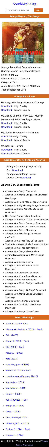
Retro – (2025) (13, 411)
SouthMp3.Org (24, 4)
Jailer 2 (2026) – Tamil (17, 323)
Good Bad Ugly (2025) (17, 417)
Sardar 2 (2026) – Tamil (17, 341)
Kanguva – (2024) (14, 435)
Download (6, 106)
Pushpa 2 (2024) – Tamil (18, 429)
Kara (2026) (12, 358)
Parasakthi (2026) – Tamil (18, 370)
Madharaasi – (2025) (16, 388)
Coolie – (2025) (13, 394)
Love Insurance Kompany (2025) (22, 376)
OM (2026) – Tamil (15, 347)
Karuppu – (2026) (14, 353)
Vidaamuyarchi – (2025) (18, 423)
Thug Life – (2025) (15, 405)
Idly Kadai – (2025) (15, 382)
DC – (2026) (12, 335)
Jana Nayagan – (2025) (17, 364)
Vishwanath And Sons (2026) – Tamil (24, 329)
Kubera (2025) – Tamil (17, 399)
